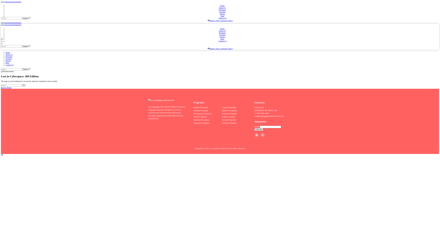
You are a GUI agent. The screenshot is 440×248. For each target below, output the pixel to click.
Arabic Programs (228, 117)
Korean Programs (229, 120)
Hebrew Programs (229, 123)
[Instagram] (262, 135)
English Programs (201, 107)
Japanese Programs (202, 123)
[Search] (23, 85)
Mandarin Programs (201, 120)
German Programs (201, 111)
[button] (220, 21)
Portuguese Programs (203, 114)
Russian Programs (229, 114)
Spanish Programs (229, 111)
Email (256, 127)
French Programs (229, 107)
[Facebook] (256, 135)
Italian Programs (200, 117)
